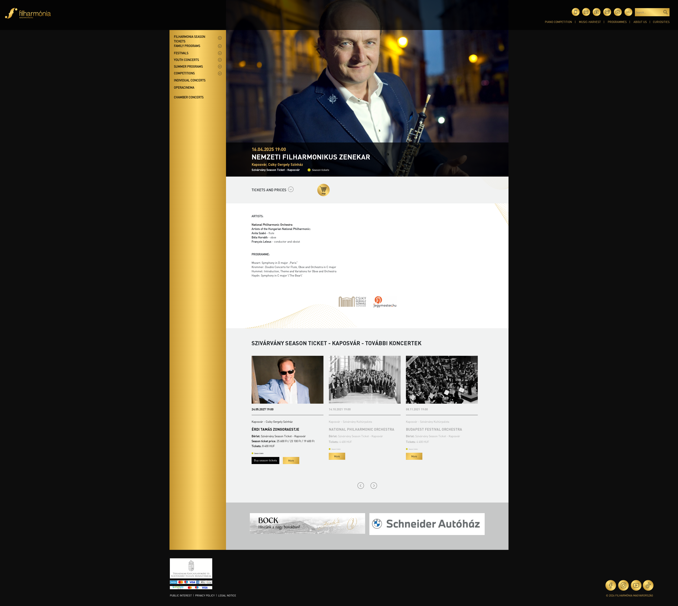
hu (628, 12)
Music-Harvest (590, 22)
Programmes (617, 22)
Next (374, 485)
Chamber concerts (189, 97)
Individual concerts (190, 80)
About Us (640, 22)
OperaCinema (184, 87)
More (260, 456)
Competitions (184, 73)
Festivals (181, 53)
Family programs (187, 46)
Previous (361, 485)
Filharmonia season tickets (189, 39)
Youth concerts (186, 60)
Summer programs (188, 66)
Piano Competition (558, 22)
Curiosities (661, 22)
